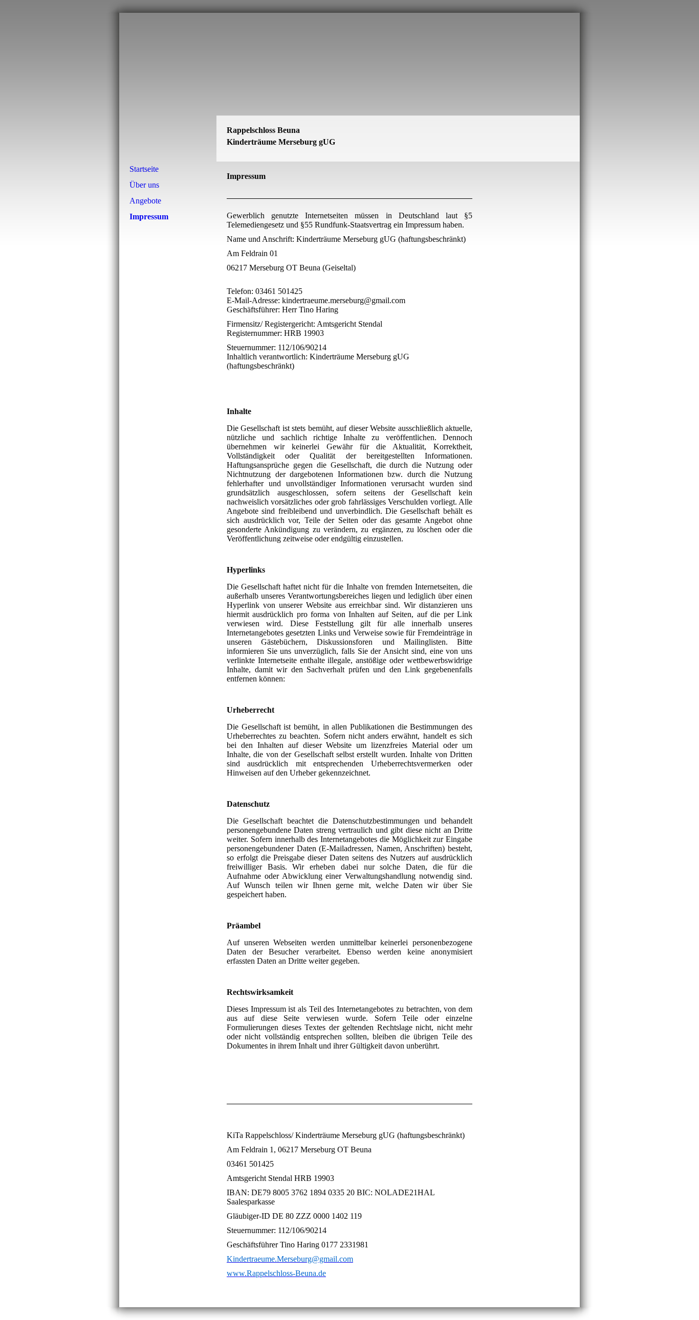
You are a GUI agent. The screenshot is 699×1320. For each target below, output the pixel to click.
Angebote (145, 200)
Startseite (144, 169)
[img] (349, 87)
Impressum (148, 216)
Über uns (144, 184)
